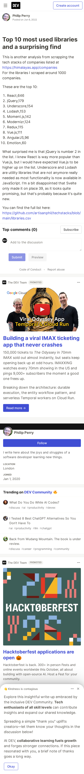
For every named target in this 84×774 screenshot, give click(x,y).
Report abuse (56, 269)
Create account (67, 5)
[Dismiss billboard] (78, 689)
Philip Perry (21, 16)
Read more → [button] (16, 408)
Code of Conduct (30, 269)
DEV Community (38, 492)
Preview (37, 257)
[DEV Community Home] (16, 5)
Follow (42, 443)
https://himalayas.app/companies (29, 67)
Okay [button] (11, 766)
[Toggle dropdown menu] (78, 282)
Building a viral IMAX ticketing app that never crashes (41, 341)
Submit (17, 257)
